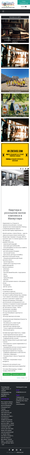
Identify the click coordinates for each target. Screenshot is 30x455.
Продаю (18, 378)
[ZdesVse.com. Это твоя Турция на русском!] (15, 130)
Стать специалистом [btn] (24, 2)
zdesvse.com (20, 452)
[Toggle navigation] (3, 11)
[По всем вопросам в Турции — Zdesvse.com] (15, 55)
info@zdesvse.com (21, 392)
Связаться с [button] (7, 374)
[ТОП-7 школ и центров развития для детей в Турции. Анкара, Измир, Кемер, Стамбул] (15, 105)
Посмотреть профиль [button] (18, 374)
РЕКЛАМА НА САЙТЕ (15, 17)
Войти (23, 6)
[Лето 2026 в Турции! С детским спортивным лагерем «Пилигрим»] (15, 80)
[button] (3, 188)
